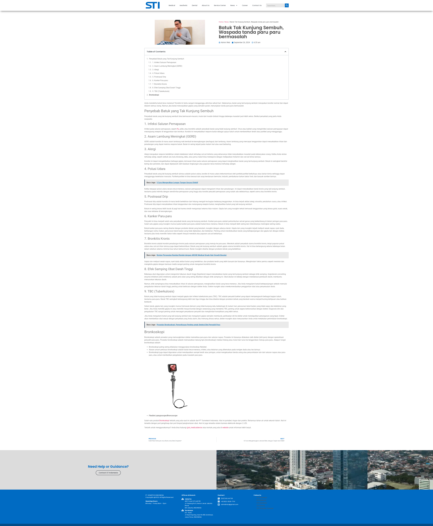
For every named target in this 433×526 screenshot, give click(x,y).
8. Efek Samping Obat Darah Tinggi (166, 88)
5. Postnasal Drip (159, 77)
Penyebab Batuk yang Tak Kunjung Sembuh (166, 59)
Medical (172, 5)
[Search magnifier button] (287, 5)
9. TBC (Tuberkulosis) (160, 91)
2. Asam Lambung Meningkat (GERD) (167, 66)
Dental (194, 5)
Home (221, 22)
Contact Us (257, 5)
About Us (205, 5)
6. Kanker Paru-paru (160, 80)
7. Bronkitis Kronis (159, 84)
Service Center (220, 5)
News (232, 5)
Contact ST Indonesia (108, 473)
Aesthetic (183, 5)
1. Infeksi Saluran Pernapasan (164, 62)
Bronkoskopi (154, 95)
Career (245, 5)
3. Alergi (155, 70)
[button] (285, 52)
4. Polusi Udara (158, 73)
